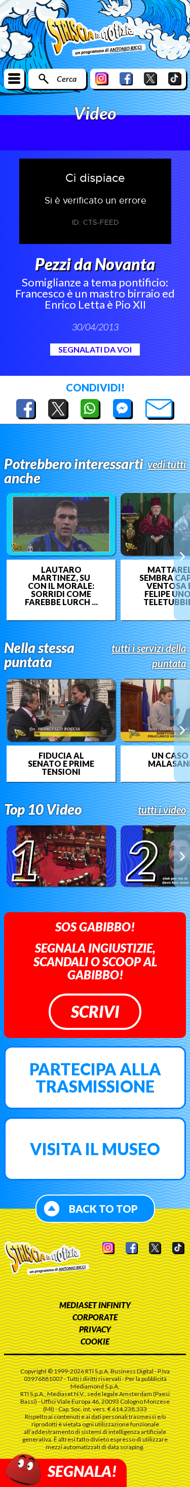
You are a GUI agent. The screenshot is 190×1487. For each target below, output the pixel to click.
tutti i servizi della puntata (148, 655)
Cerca (67, 78)
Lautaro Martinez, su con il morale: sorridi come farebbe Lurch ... (61, 586)
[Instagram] (101, 78)
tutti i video (162, 810)
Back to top (103, 1209)
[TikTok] (174, 78)
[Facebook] (126, 78)
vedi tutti (166, 464)
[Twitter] (150, 78)
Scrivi (95, 1011)
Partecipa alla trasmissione (95, 1077)
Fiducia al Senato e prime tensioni (61, 764)
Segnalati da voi (95, 349)
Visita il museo (95, 1149)
